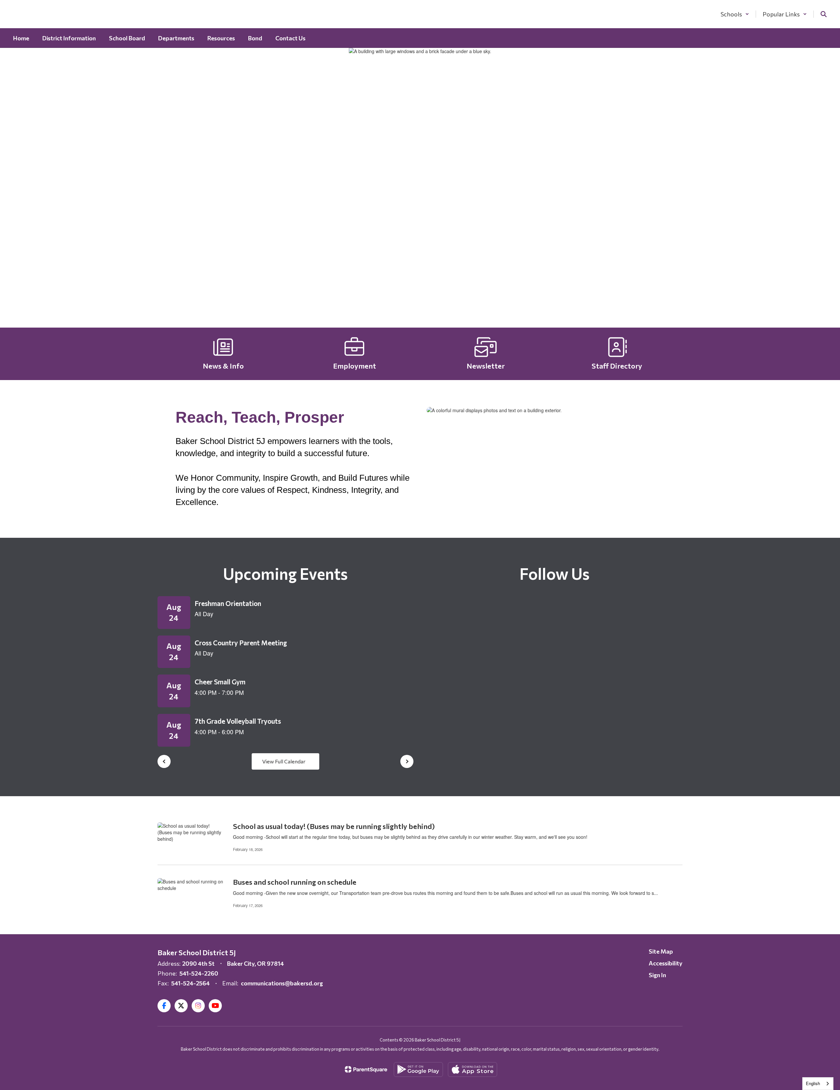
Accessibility (665, 963)
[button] (735, 14)
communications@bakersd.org (282, 983)
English (813, 1083)
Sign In (657, 975)
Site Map (661, 951)
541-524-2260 (198, 973)
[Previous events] (164, 761)
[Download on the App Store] (472, 1069)
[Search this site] (823, 14)
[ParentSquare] (366, 1069)
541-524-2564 (190, 983)
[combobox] (817, 1083)
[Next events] (406, 761)
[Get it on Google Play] (418, 1069)
